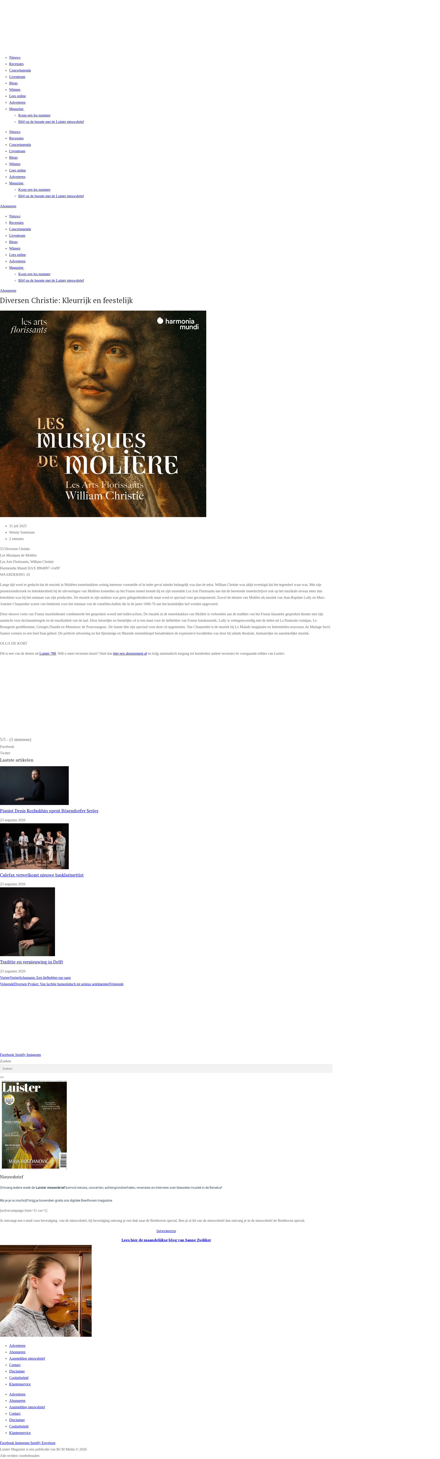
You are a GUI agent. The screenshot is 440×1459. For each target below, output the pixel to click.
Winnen (14, 90)
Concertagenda (20, 70)
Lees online (17, 96)
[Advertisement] (137, 1019)
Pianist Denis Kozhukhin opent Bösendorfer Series (49, 810)
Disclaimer (17, 1371)
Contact (14, 1365)
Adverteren (17, 102)
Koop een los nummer (34, 115)
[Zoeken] (2, 1077)
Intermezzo (166, 1230)
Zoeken (5, 1061)
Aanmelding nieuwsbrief (27, 1358)
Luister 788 (47, 653)
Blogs (13, 83)
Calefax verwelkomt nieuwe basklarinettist (42, 875)
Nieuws (14, 57)
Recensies (16, 64)
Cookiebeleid (18, 1378)
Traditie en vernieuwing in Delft (31, 962)
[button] (166, 746)
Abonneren (17, 1352)
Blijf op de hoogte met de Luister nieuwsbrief (51, 122)
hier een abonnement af (130, 653)
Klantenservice (20, 1384)
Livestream (17, 77)
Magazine (16, 109)
